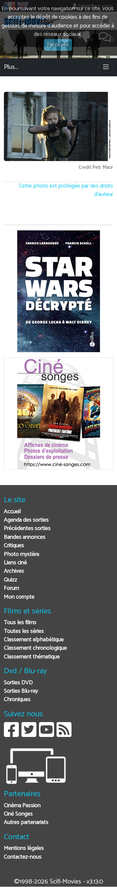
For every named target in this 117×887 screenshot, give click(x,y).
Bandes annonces (25, 537)
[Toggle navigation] (106, 67)
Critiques (14, 545)
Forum (11, 588)
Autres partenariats (26, 822)
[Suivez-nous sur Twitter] (28, 734)
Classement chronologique (35, 648)
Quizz (10, 580)
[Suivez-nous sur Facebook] (11, 734)
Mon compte (19, 597)
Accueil (12, 511)
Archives (14, 571)
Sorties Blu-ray (21, 691)
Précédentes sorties (27, 528)
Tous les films (20, 622)
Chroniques (17, 699)
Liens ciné (15, 563)
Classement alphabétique (34, 639)
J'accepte (58, 44)
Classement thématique (32, 657)
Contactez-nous (23, 857)
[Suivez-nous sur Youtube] (46, 734)
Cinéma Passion (22, 805)
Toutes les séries (24, 631)
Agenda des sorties (26, 520)
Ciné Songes (18, 814)
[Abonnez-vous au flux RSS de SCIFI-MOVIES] (64, 734)
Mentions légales (24, 848)
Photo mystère (21, 554)
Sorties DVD (18, 682)
